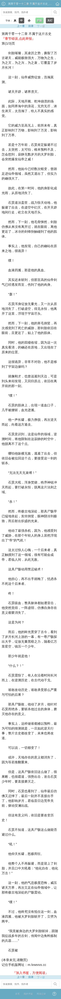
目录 (31, 26)
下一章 (41, 26)
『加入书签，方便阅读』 (30, 973)
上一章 (21, 26)
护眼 (39, 20)
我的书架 (28, 994)
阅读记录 (41, 994)
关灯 (50, 20)
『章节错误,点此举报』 (18, 38)
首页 (17, 994)
